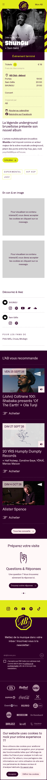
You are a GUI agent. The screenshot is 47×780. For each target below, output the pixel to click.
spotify (31, 609)
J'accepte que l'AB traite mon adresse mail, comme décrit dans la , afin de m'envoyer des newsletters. (24, 665)
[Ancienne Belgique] (24, 6)
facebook (15, 608)
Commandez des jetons (30, 588)
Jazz (7, 177)
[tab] (21, 593)
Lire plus (8, 160)
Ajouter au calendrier (19, 110)
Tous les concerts (22, 531)
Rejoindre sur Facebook (20, 114)
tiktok (39, 609)
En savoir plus (27, 767)
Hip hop (31, 172)
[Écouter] (41, 389)
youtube (23, 609)
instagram (8, 609)
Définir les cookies (31, 774)
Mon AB (39, 4)
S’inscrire (42, 655)
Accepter (12, 774)
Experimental (12, 172)
